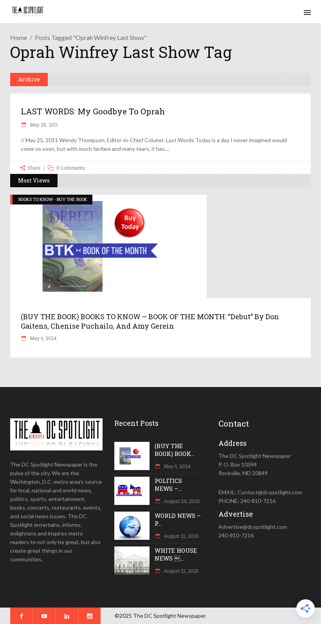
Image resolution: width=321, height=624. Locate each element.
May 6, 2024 (43, 338)
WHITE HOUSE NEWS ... (176, 554)
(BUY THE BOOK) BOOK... (175, 450)
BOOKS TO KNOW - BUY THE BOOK (52, 199)
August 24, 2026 (181, 501)
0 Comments (70, 168)
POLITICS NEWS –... (168, 484)
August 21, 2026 (180, 536)
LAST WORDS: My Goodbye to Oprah (93, 111)
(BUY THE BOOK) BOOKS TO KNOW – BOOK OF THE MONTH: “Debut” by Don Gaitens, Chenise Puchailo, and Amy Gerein (150, 321)
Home (18, 37)
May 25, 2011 (43, 124)
